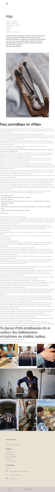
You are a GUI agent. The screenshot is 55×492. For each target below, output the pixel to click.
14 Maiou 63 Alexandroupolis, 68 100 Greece (19, 471)
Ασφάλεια (8, 458)
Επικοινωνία (8, 468)
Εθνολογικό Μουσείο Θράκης (12, 444)
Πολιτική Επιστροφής (11, 461)
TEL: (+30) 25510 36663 (14, 475)
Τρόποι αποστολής (10, 452)
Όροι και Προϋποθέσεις (11, 456)
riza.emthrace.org (13, 478)
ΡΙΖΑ (7, 442)
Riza (12, 489)
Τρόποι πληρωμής (10, 454)
